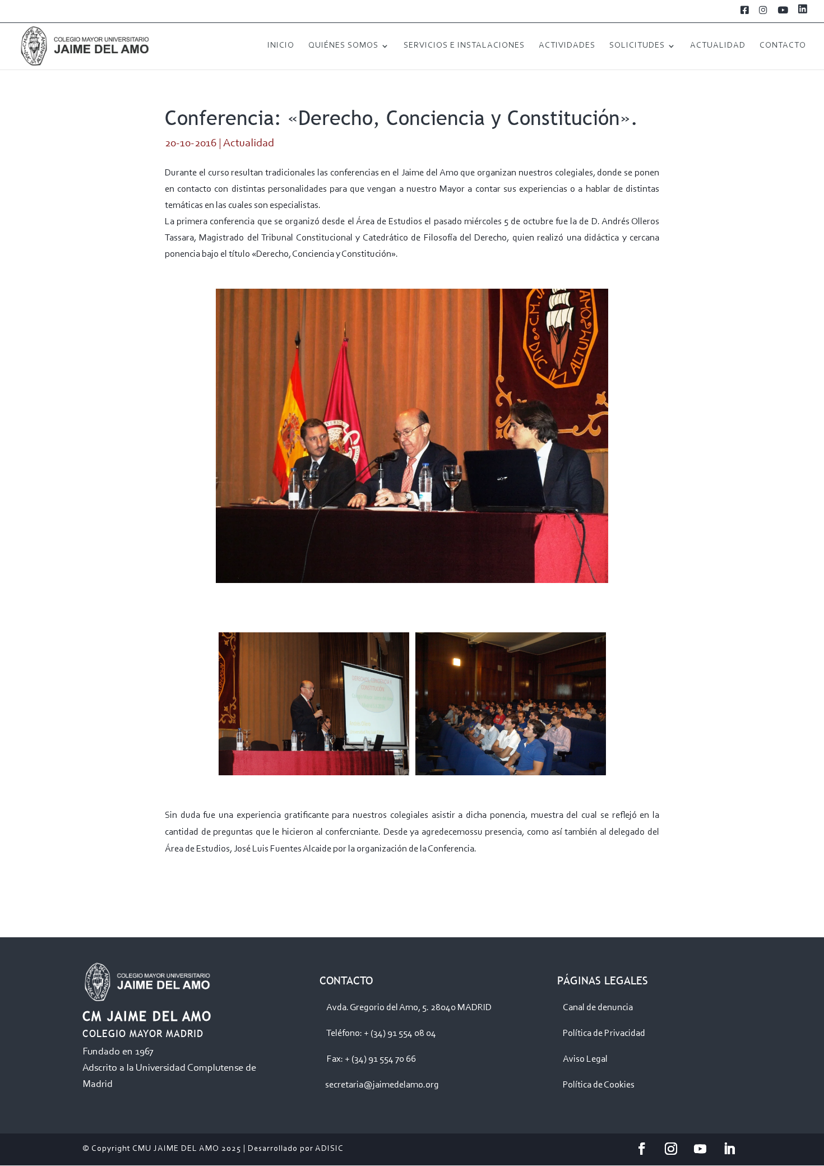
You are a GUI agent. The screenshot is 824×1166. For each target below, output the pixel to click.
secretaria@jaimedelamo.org (382, 1085)
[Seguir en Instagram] (671, 1148)
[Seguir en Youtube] (700, 1148)
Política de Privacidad (604, 1033)
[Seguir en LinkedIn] (729, 1148)
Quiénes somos (343, 46)
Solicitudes (637, 46)
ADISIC (329, 1149)
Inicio (280, 46)
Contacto (783, 46)
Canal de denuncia (598, 1007)
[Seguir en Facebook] (641, 1148)
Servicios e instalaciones (464, 46)
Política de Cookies (599, 1085)
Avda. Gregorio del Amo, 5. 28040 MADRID (409, 1007)
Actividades (567, 46)
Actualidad (718, 46)
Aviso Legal (585, 1059)
